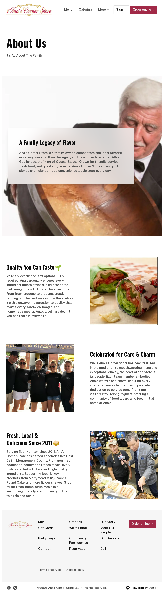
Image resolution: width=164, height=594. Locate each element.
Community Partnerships (78, 540)
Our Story (107, 522)
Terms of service (50, 570)
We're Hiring (78, 528)
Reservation (78, 549)
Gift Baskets (109, 538)
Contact (44, 549)
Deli (103, 549)
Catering (85, 9)
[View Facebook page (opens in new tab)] (8, 587)
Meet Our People (107, 530)
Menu (68, 9)
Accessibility (75, 570)
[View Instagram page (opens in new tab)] (15, 587)
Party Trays (46, 538)
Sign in (121, 9)
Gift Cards (46, 528)
